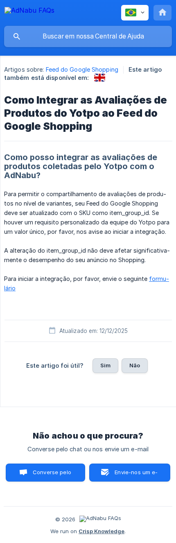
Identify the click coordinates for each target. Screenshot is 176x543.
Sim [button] (105, 365)
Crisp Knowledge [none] (101, 531)
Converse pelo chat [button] (52, 475)
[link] (99, 77)
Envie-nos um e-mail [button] (136, 475)
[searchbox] (88, 36)
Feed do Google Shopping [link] (82, 69)
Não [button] (134, 365)
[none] (29, 11)
